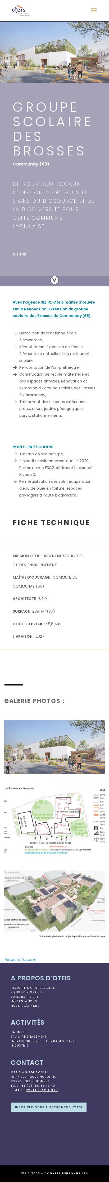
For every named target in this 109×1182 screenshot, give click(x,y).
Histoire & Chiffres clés (33, 988)
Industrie (19, 1046)
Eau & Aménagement (29, 1037)
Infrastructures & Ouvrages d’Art (43, 1041)
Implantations (24, 1001)
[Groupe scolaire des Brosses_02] (54, 856)
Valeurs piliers (25, 997)
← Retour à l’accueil (18, 959)
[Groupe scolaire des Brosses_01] (54, 774)
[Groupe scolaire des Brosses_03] (54, 939)
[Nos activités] (54, 280)
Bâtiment (19, 1032)
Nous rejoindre (25, 1006)
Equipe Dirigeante (27, 992)
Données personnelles (66, 1173)
